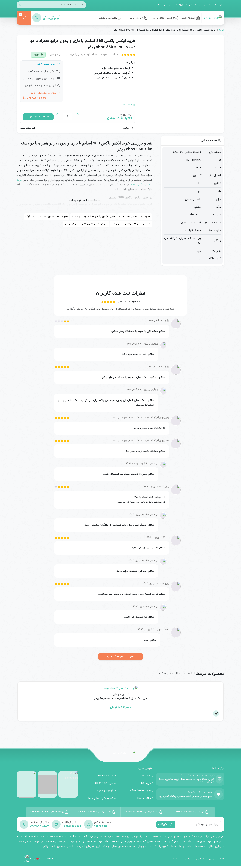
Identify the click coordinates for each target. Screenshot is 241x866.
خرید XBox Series (140, 791)
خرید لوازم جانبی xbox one (59, 842)
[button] (216, 713)
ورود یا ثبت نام (212, 5)
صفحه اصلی (188, 18)
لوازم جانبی (134, 18)
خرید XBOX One (103, 783)
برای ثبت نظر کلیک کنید (120, 657)
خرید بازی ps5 (177, 842)
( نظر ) (115, 54)
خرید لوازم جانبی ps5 (154, 842)
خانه (221, 30)
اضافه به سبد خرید (38, 116)
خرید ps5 (88, 837)
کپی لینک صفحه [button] (28, 128)
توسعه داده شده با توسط (44, 859)
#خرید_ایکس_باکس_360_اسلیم (134, 216)
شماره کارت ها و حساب (99, 798)
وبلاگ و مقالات (142, 798)
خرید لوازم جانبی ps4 (90, 842)
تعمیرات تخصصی (107, 18)
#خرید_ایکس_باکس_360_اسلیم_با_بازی (131, 224)
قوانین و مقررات (104, 791)
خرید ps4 (74, 837)
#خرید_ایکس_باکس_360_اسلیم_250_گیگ (46, 216)
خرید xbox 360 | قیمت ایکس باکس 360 (87, 54)
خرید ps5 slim (105, 776)
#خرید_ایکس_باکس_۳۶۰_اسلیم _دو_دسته (93, 216)
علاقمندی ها (192, 5)
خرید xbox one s (56, 837)
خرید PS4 (145, 783)
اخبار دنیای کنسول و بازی (168, 5)
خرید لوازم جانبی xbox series (122, 842)
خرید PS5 (145, 776)
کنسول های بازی (162, 18)
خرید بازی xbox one (199, 842)
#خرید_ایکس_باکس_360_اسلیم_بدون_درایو (86, 224)
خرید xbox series (35, 837)
